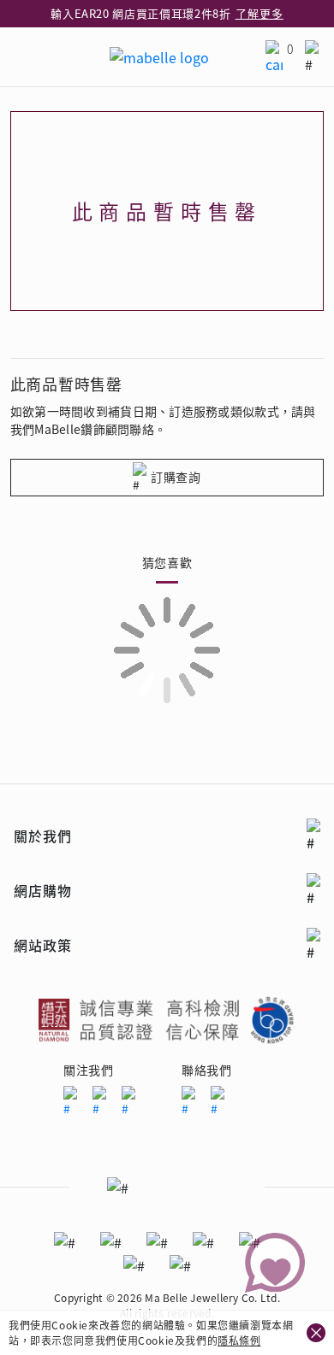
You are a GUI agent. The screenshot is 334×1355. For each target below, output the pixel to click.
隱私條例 (239, 1340)
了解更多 (259, 13)
